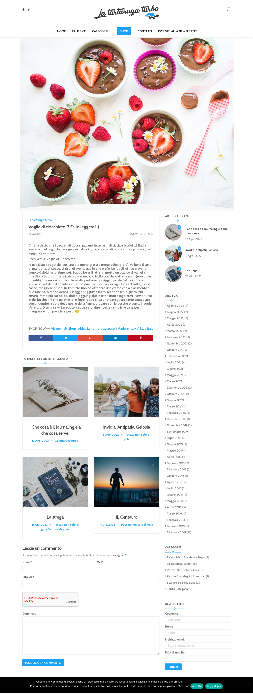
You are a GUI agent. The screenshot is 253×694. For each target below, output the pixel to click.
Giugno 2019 (175, 444)
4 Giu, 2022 (107, 524)
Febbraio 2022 (176, 337)
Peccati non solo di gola (137, 524)
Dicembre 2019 (176, 419)
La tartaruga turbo (40, 220)
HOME (61, 31)
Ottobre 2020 (176, 394)
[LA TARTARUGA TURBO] (126, 11)
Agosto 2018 (175, 482)
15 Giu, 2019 (35, 233)
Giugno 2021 (175, 368)
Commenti (29, 613)
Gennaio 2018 (176, 526)
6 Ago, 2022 (111, 434)
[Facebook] (41, 338)
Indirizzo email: (175, 639)
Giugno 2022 (175, 312)
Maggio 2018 (175, 501)
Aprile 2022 (174, 324)
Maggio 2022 (175, 318)
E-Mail (98, 562)
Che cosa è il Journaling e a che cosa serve (206, 231)
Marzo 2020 (175, 406)
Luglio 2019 (174, 438)
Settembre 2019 (177, 431)
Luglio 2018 (174, 488)
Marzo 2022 (175, 331)
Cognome (171, 613)
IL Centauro (126, 517)
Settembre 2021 (177, 356)
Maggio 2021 (175, 375)
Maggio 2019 (175, 450)
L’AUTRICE (79, 31)
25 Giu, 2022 (39, 524)
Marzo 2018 (174, 513)
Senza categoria (58, 529)
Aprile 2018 (174, 507)
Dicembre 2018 (176, 469)
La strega (55, 517)
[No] (248, 685)
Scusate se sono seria (181, 582)
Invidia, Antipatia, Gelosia (126, 427)
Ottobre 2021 (175, 350)
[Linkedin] (115, 338)
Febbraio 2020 (176, 413)
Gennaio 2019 (176, 463)
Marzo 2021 (174, 381)
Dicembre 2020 (177, 387)
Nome (27, 562)
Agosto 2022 (175, 305)
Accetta (197, 686)
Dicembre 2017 (176, 532)
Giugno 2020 (175, 400)
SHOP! (124, 31)
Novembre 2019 (177, 425)
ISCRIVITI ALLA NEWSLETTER (178, 31)
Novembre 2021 (177, 343)
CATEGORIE (100, 31)
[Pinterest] (140, 338)
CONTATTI (145, 31)
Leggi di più (214, 686)
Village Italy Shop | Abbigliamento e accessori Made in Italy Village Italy (102, 329)
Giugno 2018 (175, 494)
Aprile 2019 (174, 457)
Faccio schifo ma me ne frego (186, 557)
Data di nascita (174, 652)
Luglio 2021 (174, 362)
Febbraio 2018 (176, 520)
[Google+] (90, 338)
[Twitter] (65, 338)
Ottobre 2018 (175, 475)
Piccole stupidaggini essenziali (186, 576)
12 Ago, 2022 (40, 440)
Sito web (28, 577)
